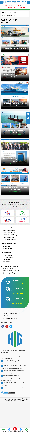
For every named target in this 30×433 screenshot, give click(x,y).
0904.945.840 (17, 293)
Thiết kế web (16, 401)
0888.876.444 (17, 303)
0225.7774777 (17, 283)
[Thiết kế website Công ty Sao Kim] (15, 38)
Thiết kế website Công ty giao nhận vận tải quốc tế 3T (15, 76)
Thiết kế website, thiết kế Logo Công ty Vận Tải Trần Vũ (15, 189)
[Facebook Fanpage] (2, 326)
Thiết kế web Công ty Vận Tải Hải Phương (15, 131)
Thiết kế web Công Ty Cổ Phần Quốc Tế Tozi (15, 104)
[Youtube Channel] (6, 326)
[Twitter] (10, 326)
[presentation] (3, 216)
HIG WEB (21, 401)
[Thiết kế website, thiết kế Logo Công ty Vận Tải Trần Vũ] (15, 181)
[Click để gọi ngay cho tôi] (15, 429)
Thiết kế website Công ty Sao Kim (15, 48)
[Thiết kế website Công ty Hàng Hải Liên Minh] (15, 152)
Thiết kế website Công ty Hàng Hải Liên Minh (15, 160)
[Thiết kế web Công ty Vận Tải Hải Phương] (15, 124)
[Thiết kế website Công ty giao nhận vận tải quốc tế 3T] (15, 67)
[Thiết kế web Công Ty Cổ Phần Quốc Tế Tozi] (15, 95)
